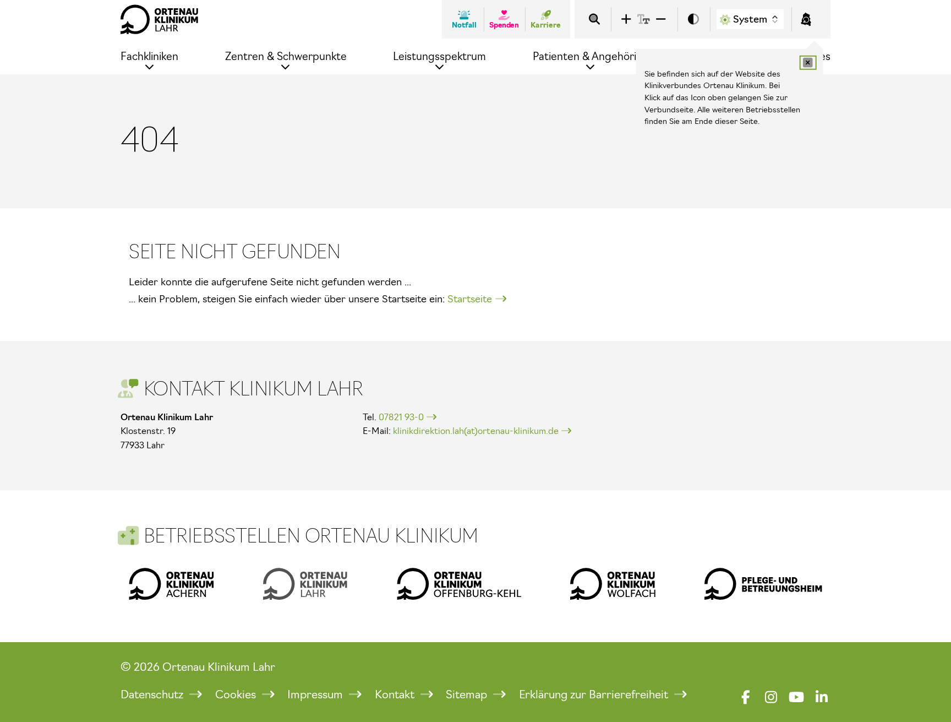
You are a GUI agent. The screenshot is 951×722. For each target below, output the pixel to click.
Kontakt (396, 694)
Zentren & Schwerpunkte (286, 56)
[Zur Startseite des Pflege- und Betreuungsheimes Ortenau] (763, 584)
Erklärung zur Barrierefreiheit (595, 694)
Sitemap (468, 694)
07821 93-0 (401, 416)
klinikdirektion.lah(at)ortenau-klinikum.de (476, 430)
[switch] (693, 19)
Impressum (316, 694)
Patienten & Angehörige (591, 56)
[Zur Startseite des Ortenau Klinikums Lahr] (160, 19)
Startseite (469, 298)
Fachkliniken (149, 56)
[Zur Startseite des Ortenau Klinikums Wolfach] (612, 584)
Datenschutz (153, 694)
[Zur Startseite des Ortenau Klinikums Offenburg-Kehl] (459, 584)
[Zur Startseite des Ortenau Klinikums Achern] (171, 584)
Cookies (237, 694)
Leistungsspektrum (439, 56)
